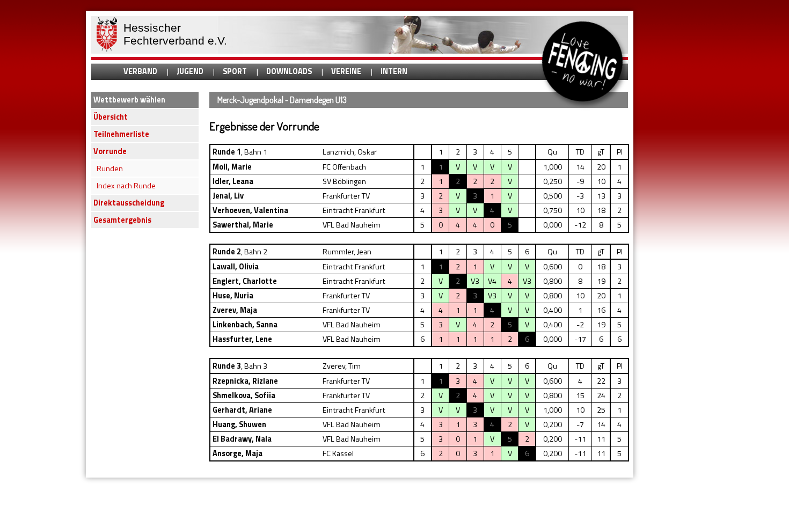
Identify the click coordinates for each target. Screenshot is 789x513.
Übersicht (110, 117)
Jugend (190, 71)
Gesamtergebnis (122, 220)
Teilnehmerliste (121, 134)
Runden (110, 168)
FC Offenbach (344, 167)
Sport (235, 71)
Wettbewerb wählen (129, 100)
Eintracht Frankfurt (354, 210)
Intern (394, 71)
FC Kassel (338, 453)
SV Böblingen (344, 181)
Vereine (346, 71)
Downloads (289, 71)
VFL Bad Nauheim (352, 225)
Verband (140, 71)
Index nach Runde (126, 186)
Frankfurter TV (346, 196)
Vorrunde (110, 151)
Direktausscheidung (128, 203)
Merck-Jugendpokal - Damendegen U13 (282, 99)
